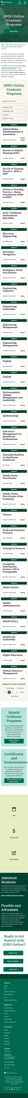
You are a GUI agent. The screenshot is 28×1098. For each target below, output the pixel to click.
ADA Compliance (8, 1077)
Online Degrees (8, 994)
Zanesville (7, 1044)
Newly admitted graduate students (12, 895)
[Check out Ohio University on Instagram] (8, 1089)
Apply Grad (12, 969)
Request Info (13, 953)
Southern (6, 1041)
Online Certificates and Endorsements (14, 780)
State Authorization (19, 1082)
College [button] (6, 115)
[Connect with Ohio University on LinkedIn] (10, 1089)
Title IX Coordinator (15, 1084)
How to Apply (14, 859)
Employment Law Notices (11, 1078)
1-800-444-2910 (10, 1065)
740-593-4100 (10, 1062)
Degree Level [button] (8, 108)
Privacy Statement (10, 1082)
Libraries (6, 1016)
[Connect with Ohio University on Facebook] (5, 1089)
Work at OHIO (8, 1019)
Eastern (6, 1035)
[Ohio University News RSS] (19, 1089)
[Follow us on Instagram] (8, 1068)
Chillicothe (7, 1033)
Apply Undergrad (12, 961)
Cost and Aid (14, 838)
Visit (5, 997)
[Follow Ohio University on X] (15, 1089)
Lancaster (6, 1038)
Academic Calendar (9, 1011)
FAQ (14, 816)
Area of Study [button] (8, 119)
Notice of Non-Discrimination (17, 1081)
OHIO (2, 44)
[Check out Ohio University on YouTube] (12, 1089)
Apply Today (13, 31)
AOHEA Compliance (17, 1077)
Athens (6, 1030)
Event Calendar (8, 1008)
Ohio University (11, 1087)
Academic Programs (9, 991)
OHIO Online (8, 44)
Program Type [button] (8, 111)
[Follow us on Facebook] (5, 1068)
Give (5, 989)
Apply (5, 986)
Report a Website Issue (10, 1022)
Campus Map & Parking (10, 1000)
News (5, 1013)
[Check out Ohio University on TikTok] (17, 1089)
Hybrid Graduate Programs (14, 741)
